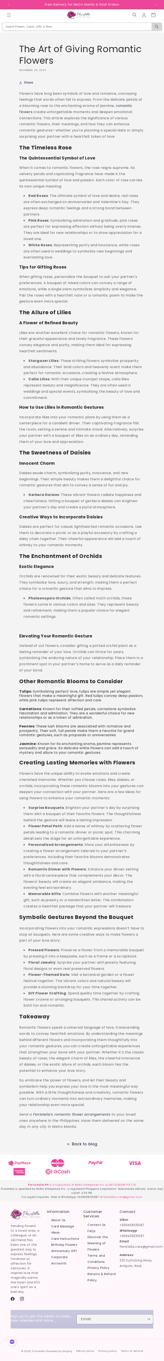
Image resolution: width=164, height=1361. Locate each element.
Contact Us (97, 1225)
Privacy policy (107, 1351)
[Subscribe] (148, 1319)
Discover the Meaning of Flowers (98, 1243)
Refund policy (85, 1351)
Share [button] (28, 82)
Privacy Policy (98, 1268)
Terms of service (132, 1351)
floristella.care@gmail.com (122, 1197)
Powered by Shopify (59, 1351)
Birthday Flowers (64, 1245)
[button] (9, 15)
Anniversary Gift (64, 1251)
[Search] (157, 26)
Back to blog (84, 1144)
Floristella (39, 1351)
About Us (58, 1220)
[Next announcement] (155, 4)
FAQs (91, 1231)
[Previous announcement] (8, 4)
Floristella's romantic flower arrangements (71, 1114)
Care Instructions (65, 1239)
